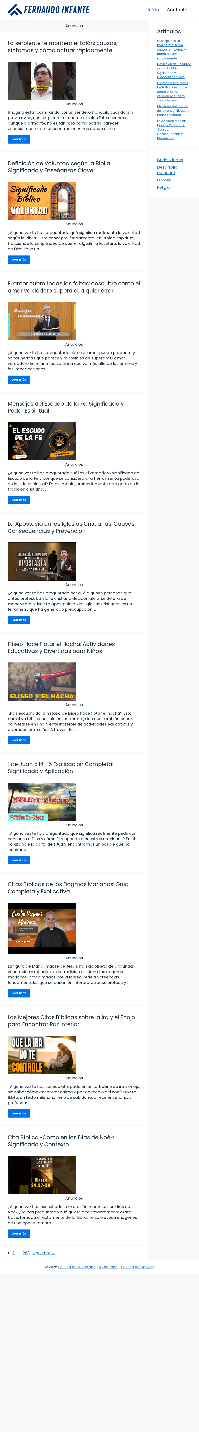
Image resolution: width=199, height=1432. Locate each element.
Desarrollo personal (167, 169)
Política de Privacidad (77, 1266)
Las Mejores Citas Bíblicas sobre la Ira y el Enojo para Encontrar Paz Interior (71, 1021)
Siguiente (43, 1253)
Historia (164, 180)
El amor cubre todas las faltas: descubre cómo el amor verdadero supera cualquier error (74, 287)
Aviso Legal (108, 1266)
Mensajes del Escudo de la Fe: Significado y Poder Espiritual (66, 407)
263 (27, 1253)
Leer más (19, 139)
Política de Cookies (137, 1266)
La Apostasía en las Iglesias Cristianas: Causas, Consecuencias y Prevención (72, 527)
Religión (164, 187)
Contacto (177, 10)
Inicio (153, 10)
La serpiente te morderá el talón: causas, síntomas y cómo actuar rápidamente (63, 46)
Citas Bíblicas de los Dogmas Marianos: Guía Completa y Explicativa (68, 887)
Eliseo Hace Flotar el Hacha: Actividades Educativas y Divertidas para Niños (61, 647)
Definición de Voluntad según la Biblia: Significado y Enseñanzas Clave (59, 167)
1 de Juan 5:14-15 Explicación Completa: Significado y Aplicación (60, 767)
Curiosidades (170, 160)
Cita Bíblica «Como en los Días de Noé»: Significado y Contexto (61, 1141)
